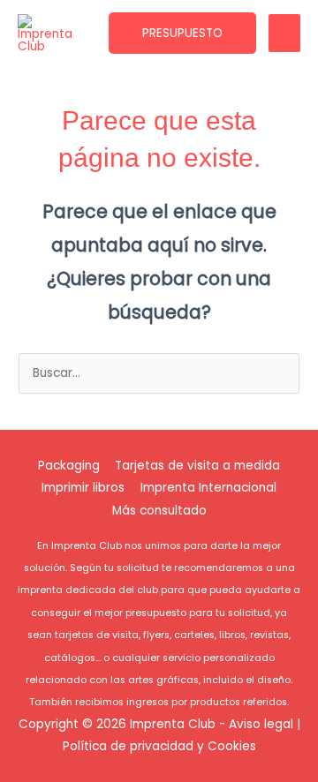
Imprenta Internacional (208, 487)
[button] (182, 33)
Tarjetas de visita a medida (197, 465)
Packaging (69, 465)
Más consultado (159, 510)
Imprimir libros (83, 487)
